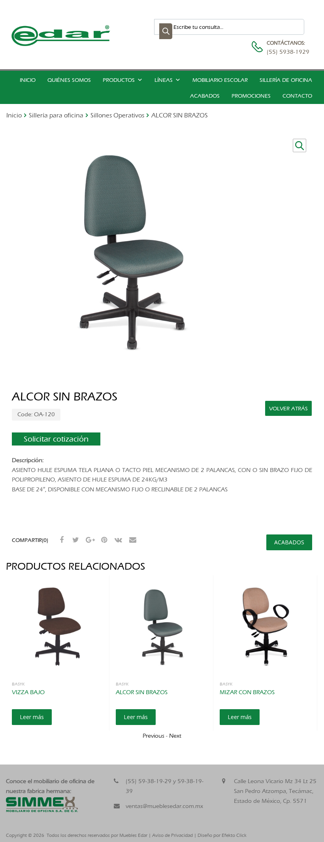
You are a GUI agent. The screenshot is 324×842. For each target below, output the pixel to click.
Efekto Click (234, 835)
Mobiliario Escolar (220, 80)
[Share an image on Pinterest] (103, 540)
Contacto (297, 96)
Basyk (18, 684)
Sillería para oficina (56, 115)
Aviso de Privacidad (172, 835)
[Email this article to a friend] (131, 540)
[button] (299, 145)
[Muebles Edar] (61, 44)
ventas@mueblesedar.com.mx (164, 806)
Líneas (163, 80)
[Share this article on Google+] (89, 540)
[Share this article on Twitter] (75, 540)
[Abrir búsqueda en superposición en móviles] (229, 27)
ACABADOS (289, 542)
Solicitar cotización (56, 439)
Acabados (205, 96)
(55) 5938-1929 (286, 51)
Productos (119, 80)
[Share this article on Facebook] (60, 540)
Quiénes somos (69, 80)
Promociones (251, 96)
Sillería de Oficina (286, 80)
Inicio (28, 80)
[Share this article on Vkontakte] (117, 540)
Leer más (32, 717)
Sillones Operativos (117, 115)
